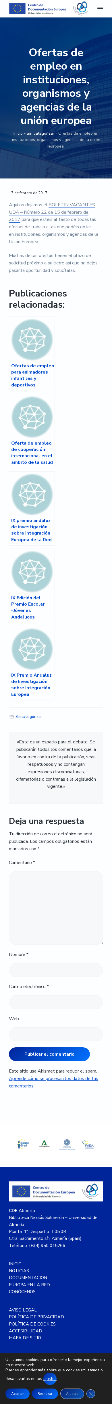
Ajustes (72, 1393)
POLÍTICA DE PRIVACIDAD (36, 1317)
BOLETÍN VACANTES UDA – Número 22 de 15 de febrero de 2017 (52, 212)
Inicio (18, 133)
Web (14, 1019)
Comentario (22, 862)
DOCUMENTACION (28, 1278)
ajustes (50, 1378)
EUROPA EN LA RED (29, 1285)
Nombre (18, 954)
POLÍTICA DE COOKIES (32, 1324)
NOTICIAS (19, 1271)
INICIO (15, 1264)
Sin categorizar (40, 133)
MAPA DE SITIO (25, 1338)
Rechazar (45, 1393)
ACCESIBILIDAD (25, 1331)
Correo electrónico (29, 986)
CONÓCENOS (22, 1292)
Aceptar (17, 1393)
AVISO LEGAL (23, 1310)
